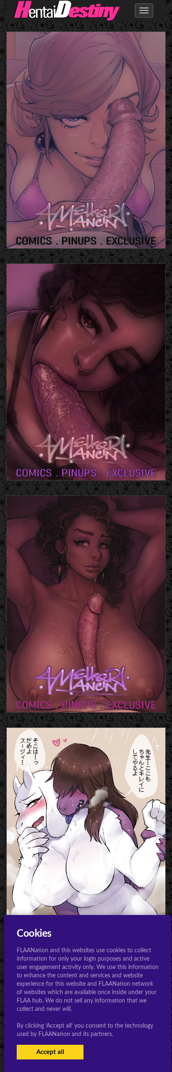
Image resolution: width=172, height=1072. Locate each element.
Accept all (50, 1052)
